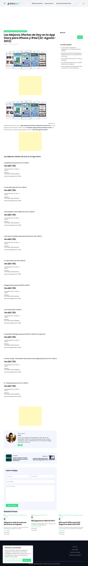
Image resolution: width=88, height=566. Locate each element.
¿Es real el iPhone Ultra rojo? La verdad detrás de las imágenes (71, 63)
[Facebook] (19, 445)
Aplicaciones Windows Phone (63, 3)
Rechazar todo (17, 560)
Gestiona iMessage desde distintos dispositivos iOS (40, 459)
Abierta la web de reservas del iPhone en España (15, 523)
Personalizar (8, 560)
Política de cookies (75, 552)
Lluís (6, 44)
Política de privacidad (75, 555)
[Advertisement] (44, 17)
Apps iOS (24, 31)
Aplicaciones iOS (49, 3)
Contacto (75, 547)
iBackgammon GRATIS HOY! (43, 521)
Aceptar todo (26, 560)
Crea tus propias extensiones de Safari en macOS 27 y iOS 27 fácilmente (71, 67)
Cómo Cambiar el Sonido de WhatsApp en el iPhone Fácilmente (20, 459)
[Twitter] (21, 445)
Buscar (62, 33)
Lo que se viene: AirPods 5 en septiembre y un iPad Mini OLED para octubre (71, 49)
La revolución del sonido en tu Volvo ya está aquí (71, 59)
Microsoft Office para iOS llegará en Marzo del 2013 (69, 523)
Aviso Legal (75, 549)
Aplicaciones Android (37, 3)
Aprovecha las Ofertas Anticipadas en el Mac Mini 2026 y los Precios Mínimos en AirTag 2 (71, 54)
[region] (18, 554)
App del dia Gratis (16, 31)
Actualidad (7, 31)
